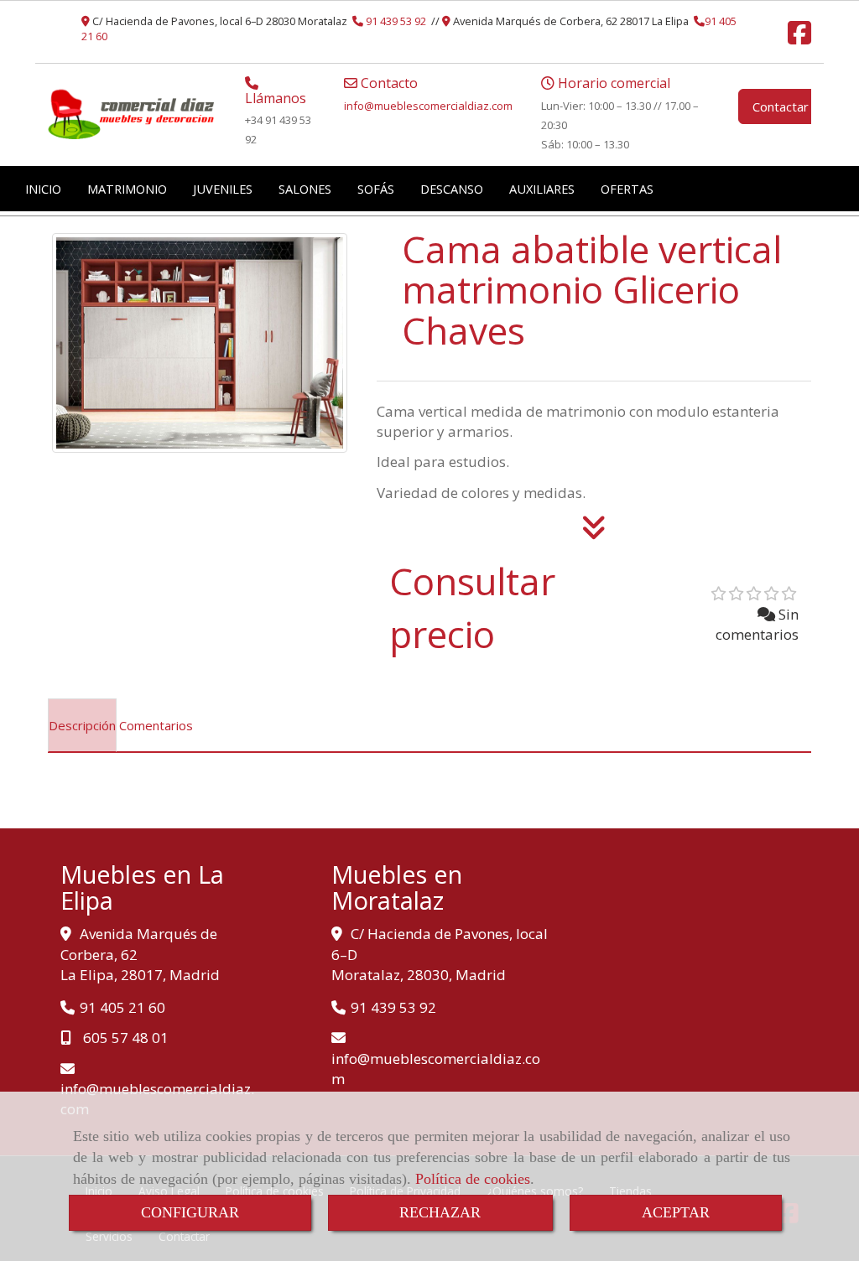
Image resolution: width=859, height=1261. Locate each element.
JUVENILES (222, 188)
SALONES (305, 188)
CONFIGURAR (190, 1212)
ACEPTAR (676, 1212)
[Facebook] (799, 38)
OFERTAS (627, 188)
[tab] (82, 725)
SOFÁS (375, 188)
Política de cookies (472, 1178)
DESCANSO (451, 188)
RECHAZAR (440, 1212)
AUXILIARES (542, 188)
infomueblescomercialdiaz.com (428, 105)
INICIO (43, 188)
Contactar (780, 106)
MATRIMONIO (127, 188)
